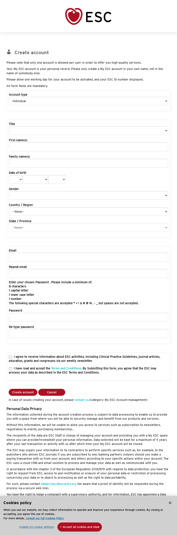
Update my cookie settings (36, 527)
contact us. (81, 400)
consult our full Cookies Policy (45, 518)
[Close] (170, 503)
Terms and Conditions (66, 368)
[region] (88, 515)
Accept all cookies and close (81, 527)
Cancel (52, 392)
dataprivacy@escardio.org (58, 484)
